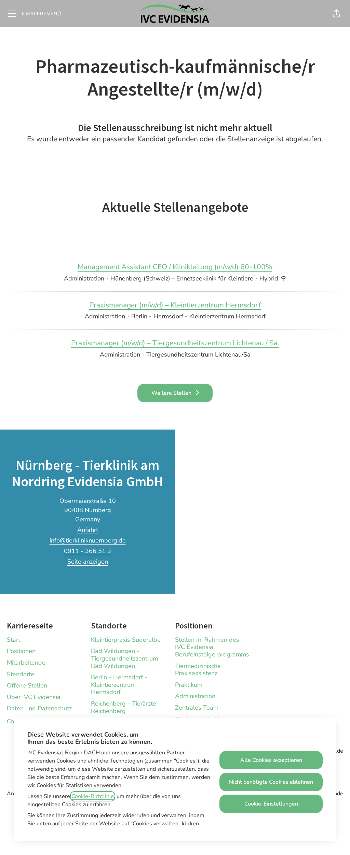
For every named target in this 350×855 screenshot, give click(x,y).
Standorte (20, 674)
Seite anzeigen (87, 561)
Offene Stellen (27, 685)
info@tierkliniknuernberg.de (88, 540)
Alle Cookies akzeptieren (271, 760)
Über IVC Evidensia (33, 697)
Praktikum (188, 685)
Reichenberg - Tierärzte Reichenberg (123, 707)
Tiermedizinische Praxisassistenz (198, 670)
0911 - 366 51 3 (87, 551)
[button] (336, 13)
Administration (195, 696)
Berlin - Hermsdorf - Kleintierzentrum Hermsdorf (119, 684)
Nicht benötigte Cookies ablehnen (271, 782)
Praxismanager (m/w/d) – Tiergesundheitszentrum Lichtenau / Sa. (175, 343)
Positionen (21, 651)
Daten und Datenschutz (39, 708)
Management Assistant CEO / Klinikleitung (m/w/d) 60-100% (175, 267)
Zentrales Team (196, 708)
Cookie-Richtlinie (92, 796)
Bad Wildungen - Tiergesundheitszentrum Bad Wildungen (124, 658)
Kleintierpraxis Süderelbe (126, 640)
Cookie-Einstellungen (271, 804)
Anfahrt (87, 530)
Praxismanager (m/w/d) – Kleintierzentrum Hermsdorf (175, 305)
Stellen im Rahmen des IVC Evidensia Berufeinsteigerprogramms (212, 647)
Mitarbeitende (26, 662)
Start (13, 640)
